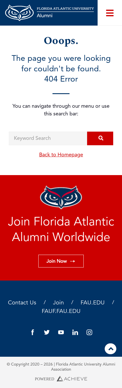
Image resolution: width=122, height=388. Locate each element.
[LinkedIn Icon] (75, 332)
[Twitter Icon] (46, 332)
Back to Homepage (61, 154)
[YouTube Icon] (61, 332)
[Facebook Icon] (32, 332)
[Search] (100, 138)
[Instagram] (89, 332)
